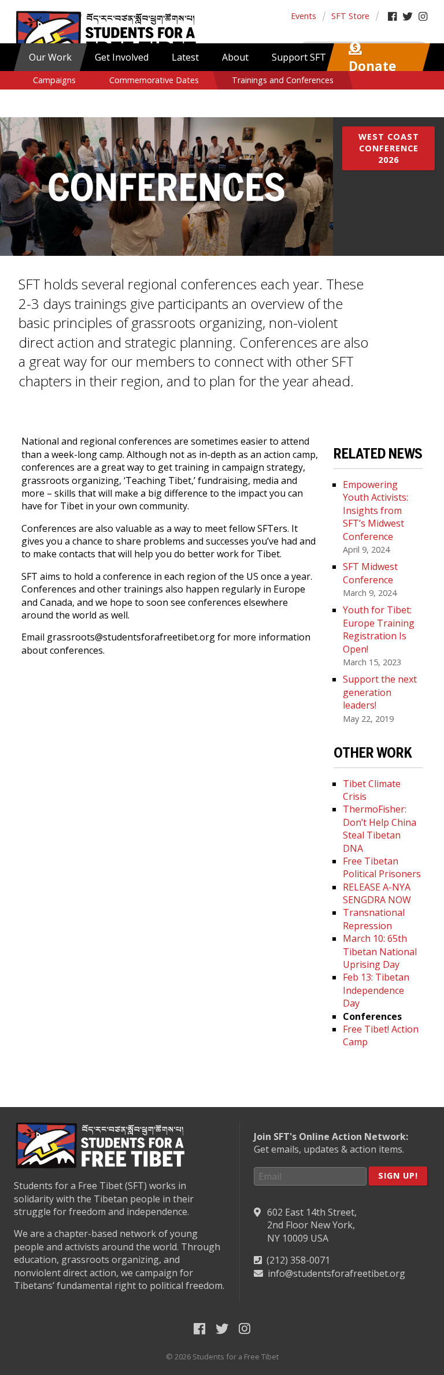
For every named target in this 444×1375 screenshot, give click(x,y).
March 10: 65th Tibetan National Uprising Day (380, 951)
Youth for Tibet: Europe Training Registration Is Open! (379, 629)
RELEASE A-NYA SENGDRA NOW (377, 893)
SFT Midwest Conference (370, 573)
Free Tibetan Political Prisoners (382, 867)
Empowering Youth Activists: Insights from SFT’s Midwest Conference (375, 510)
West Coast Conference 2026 (388, 148)
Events (303, 15)
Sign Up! (398, 1175)
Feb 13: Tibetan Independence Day (376, 990)
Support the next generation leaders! (380, 692)
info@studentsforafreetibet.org (336, 1273)
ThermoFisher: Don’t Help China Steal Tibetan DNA (379, 828)
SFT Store (350, 15)
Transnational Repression (374, 918)
